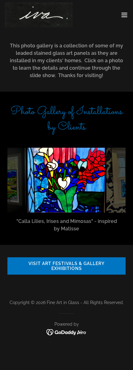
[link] (39, 14)
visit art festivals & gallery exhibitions (66, 266)
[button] (124, 15)
